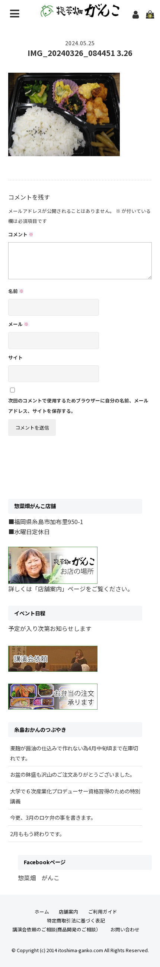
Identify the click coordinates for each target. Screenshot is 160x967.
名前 (16, 291)
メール (18, 324)
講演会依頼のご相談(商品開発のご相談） (56, 929)
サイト (15, 357)
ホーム (42, 911)
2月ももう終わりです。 (37, 834)
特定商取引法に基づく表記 (76, 920)
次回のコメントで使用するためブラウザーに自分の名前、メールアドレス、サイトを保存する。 (78, 405)
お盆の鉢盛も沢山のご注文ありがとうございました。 (72, 774)
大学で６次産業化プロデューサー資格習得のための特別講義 (75, 796)
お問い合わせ (125, 929)
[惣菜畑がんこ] (80, 12)
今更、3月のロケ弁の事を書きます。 (53, 817)
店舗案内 (68, 911)
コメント (20, 234)
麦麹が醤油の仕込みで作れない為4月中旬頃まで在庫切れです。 (74, 753)
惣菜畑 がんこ (39, 877)
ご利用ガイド (102, 911)
